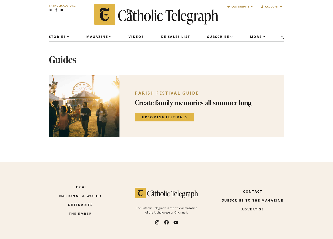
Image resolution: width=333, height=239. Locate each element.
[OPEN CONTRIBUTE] (252, 6)
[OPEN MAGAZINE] (110, 37)
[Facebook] (166, 222)
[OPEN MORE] (264, 37)
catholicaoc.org (62, 6)
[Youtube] (62, 10)
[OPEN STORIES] (68, 37)
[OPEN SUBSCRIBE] (231, 37)
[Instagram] (50, 10)
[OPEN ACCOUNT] (281, 6)
